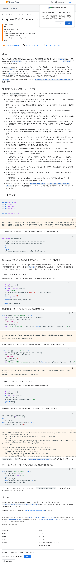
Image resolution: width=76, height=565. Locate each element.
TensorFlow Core (9, 8)
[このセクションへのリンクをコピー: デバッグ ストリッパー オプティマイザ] (36, 382)
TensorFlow (5, 14)
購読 (27, 556)
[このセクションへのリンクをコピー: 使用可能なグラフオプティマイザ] (37, 89)
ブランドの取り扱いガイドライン (49, 543)
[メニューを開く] (3, 2)
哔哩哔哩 (4, 543)
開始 (68, 23)
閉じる (59, 23)
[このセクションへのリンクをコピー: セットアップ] (17, 195)
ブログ (4, 534)
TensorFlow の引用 (44, 545)
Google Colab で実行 (12, 45)
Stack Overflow (43, 540)
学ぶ (12, 14)
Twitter (4, 540)
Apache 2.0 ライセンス (15, 519)
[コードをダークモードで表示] (69, 200)
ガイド (29, 14)
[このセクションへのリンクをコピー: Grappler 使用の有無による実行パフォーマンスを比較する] (62, 260)
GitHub (4, 537)
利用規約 (4, 552)
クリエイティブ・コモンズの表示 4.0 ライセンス (42, 518)
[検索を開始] (52, 2)
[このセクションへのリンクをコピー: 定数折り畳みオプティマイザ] (28, 275)
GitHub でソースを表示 (32, 45)
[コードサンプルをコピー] (72, 200)
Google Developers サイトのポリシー (51, 519)
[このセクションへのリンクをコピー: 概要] (8, 54)
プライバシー (13, 552)
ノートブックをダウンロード (54, 45)
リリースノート (43, 537)
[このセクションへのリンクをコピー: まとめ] (11, 498)
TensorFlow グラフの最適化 (33, 511)
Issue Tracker (43, 534)
